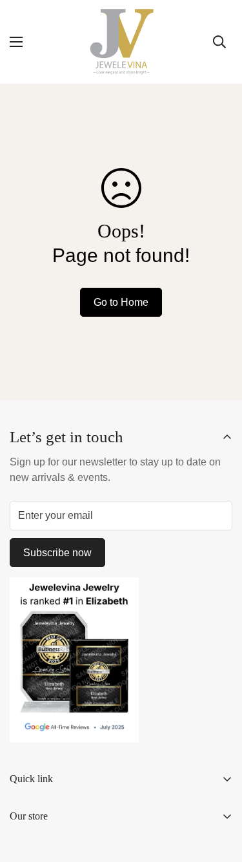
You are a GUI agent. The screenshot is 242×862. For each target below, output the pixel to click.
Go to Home (121, 302)
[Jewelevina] (121, 42)
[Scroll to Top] (219, 794)
